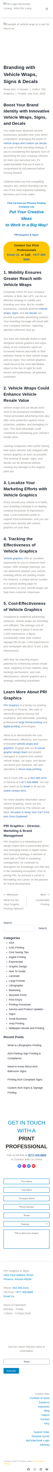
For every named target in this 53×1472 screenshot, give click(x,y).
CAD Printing (16, 947)
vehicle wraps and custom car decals (25, 143)
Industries (43, 1406)
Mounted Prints (18, 995)
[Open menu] (46, 8)
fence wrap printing (30, 769)
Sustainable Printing (42, 900)
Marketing (14, 990)
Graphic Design (18, 966)
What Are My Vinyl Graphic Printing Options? (14, 902)
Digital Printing (17, 957)
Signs (12, 1013)
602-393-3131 (38, 778)
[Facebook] (28, 1469)
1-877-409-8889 (28, 782)
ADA (11, 942)
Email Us (13, 254)
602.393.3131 (21, 1287)
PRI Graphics (11, 705)
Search (8, 922)
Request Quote (40, 1436)
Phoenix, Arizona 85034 (18, 1279)
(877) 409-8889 (37, 1155)
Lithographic (16, 985)
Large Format (17, 980)
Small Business (18, 1018)
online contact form (15, 790)
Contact (44, 1419)
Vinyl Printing (16, 1023)
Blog (46, 1410)
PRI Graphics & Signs (26, 235)
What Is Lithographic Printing (24, 1045)
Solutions (44, 1402)
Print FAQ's (15, 999)
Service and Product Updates (26, 1009)
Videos (45, 1415)
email (27, 786)
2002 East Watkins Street (18, 1275)
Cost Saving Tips (19, 952)
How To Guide (17, 971)
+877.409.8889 (24, 1292)
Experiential (16, 961)
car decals (31, 313)
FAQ (46, 1423)
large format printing (30, 722)
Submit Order (41, 1432)
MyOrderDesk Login (37, 1440)
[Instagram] (34, 1469)
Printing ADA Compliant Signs (25, 1079)
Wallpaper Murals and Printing (26, 1028)
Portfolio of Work (39, 1398)
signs (15, 313)
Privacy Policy (38, 1461)
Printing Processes (20, 1004)
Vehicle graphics (13, 558)
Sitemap (44, 1444)
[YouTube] (46, 1469)
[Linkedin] (40, 1469)
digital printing (12, 726)
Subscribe (11, 1371)
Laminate (14, 976)
